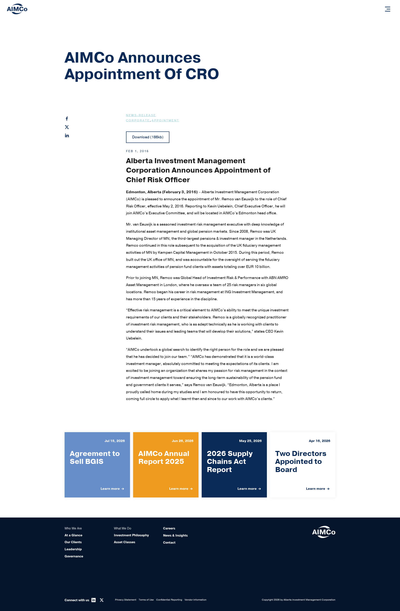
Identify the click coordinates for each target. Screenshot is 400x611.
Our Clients (73, 542)
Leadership (73, 549)
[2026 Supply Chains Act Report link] (234, 465)
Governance (74, 556)
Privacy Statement (125, 599)
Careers (169, 528)
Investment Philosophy (131, 535)
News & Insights (175, 535)
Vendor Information (195, 599)
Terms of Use (146, 599)
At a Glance (73, 535)
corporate (138, 120)
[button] (387, 9)
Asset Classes (124, 542)
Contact (169, 542)
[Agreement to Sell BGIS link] (97, 465)
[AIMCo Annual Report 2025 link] (166, 465)
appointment (165, 120)
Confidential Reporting (169, 599)
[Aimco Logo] (17, 8)
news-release (141, 115)
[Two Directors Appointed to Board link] (302, 465)
